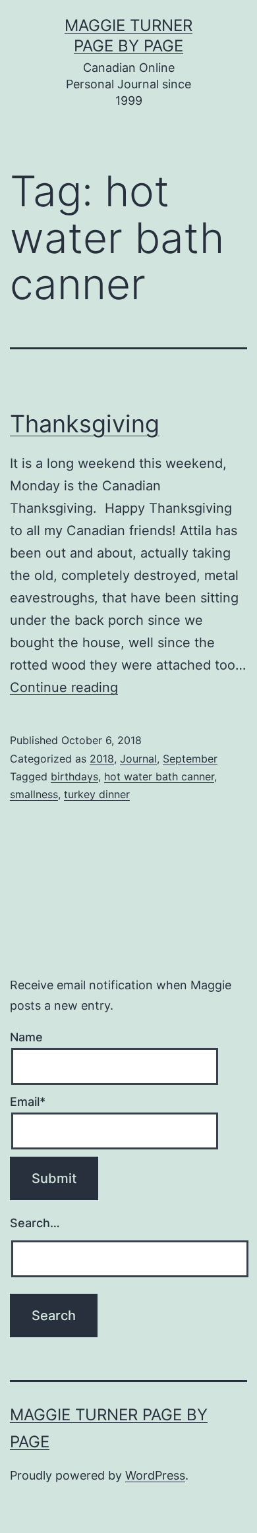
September (190, 758)
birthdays (74, 776)
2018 (102, 758)
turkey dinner (97, 794)
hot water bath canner (159, 776)
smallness (34, 794)
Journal (138, 758)
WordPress (155, 1475)
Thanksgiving (84, 423)
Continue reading (64, 687)
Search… (35, 1223)
